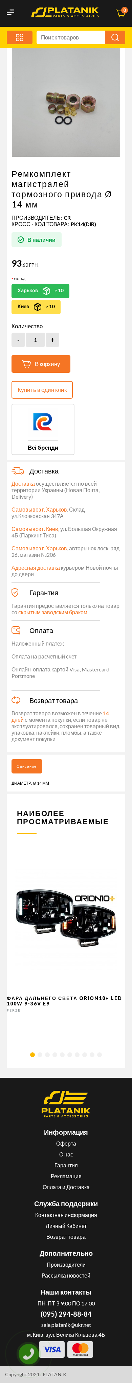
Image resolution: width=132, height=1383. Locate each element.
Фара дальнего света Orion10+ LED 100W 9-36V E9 (64, 1000)
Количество (27, 326)
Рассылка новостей (66, 1275)
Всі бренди (43, 447)
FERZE (14, 1010)
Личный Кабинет (66, 1225)
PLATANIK (55, 1374)
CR (67, 217)
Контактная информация (66, 1215)
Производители (66, 1264)
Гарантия (66, 1165)
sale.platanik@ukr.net (66, 1324)
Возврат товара (66, 1236)
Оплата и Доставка (66, 1187)
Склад (19, 279)
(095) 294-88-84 (66, 1314)
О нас (66, 1154)
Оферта (66, 1143)
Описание (27, 766)
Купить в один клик (42, 389)
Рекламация (66, 1176)
